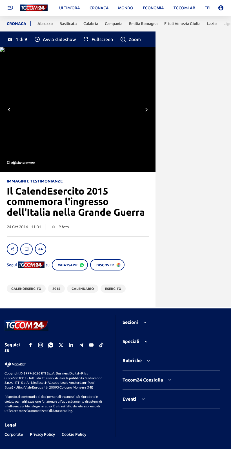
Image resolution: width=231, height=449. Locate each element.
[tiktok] (101, 345)
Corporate (14, 434)
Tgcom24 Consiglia (143, 379)
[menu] (10, 7)
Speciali (131, 341)
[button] (55, 39)
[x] (61, 345)
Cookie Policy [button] (74, 434)
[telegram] (81, 345)
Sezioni (130, 322)
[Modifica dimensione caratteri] (40, 249)
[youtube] (91, 345)
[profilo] (221, 7)
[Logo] (34, 8)
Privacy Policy (42, 434)
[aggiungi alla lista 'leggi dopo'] (26, 249)
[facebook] (30, 345)
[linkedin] (71, 345)
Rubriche (132, 360)
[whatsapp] (51, 345)
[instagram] (40, 345)
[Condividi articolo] (12, 249)
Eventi (129, 398)
